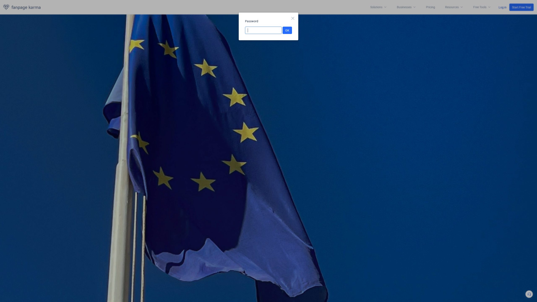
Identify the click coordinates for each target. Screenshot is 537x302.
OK (287, 30)
